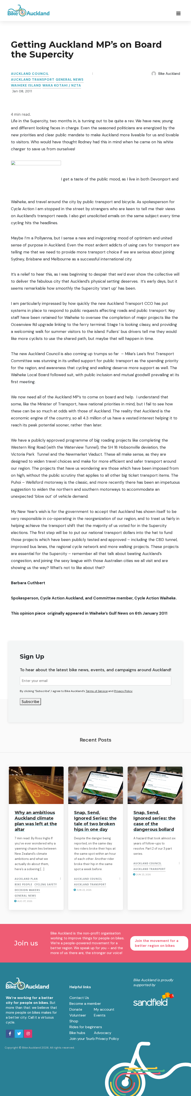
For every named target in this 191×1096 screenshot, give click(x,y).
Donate (75, 1009)
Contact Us (79, 997)
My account (104, 1009)
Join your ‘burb (82, 1038)
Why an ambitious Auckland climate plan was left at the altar (36, 821)
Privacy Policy (123, 691)
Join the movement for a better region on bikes (156, 943)
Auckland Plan (26, 878)
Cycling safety (45, 884)
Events (100, 1015)
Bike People (23, 884)
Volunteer (77, 1015)
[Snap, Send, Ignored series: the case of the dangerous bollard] (155, 785)
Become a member (85, 1003)
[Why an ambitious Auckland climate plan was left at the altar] (36, 785)
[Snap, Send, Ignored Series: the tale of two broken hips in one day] (95, 785)
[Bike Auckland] (29, 10)
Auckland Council (30, 74)
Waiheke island (26, 85)
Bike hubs (77, 1032)
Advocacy (102, 1032)
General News (70, 79)
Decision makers (27, 890)
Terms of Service (97, 691)
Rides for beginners (85, 1026)
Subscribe (30, 701)
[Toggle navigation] (180, 13)
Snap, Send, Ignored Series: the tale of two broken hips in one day (95, 821)
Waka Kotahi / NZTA (61, 85)
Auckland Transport (33, 79)
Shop (73, 1021)
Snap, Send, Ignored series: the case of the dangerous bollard (154, 821)
